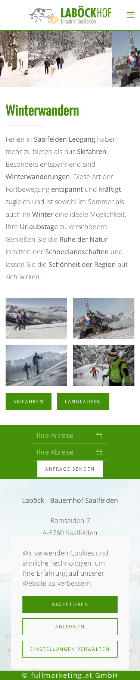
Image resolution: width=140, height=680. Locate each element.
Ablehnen (70, 627)
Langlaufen (83, 402)
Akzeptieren (70, 604)
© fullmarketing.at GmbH (70, 675)
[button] (130, 15)
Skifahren (28, 402)
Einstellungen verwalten (70, 649)
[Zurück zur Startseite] (70, 15)
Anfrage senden (70, 469)
